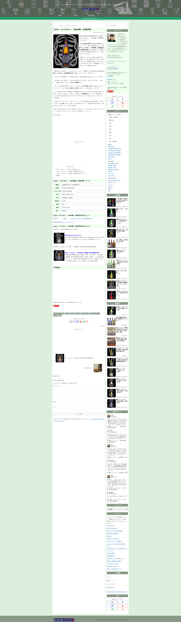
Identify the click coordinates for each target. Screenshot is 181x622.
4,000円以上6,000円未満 (114, 150)
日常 (109, 191)
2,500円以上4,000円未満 (59, 313)
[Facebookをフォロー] (74, 321)
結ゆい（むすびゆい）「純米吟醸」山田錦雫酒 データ (68, 169)
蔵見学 (109, 189)
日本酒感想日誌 (111, 556)
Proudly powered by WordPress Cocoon (117, 591)
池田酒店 (64, 210)
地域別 (72, 313)
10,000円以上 (111, 146)
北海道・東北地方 (113, 117)
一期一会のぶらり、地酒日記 (114, 541)
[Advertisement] (79, 129)
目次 (68, 166)
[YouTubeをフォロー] (80, 321)
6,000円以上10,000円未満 (114, 148)
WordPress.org (111, 587)
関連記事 (58, 175)
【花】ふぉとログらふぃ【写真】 (115, 83)
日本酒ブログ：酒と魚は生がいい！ (116, 558)
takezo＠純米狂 (111, 553)
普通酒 (109, 171)
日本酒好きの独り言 (112, 566)
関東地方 (111, 120)
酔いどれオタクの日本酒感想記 (115, 531)
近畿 (110, 132)
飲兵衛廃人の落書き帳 (112, 533)
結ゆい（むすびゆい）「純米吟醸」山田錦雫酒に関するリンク (71, 171)
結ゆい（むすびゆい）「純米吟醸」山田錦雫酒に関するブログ (71, 173)
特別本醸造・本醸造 (113, 169)
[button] (126, 25)
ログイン (109, 577)
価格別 (67, 313)
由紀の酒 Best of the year (114, 180)
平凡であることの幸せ (112, 563)
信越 (110, 123)
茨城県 (56, 315)
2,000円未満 (111, 156)
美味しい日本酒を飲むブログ (114, 569)
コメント (56, 385)
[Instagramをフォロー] (77, 321)
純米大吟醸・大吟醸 (113, 163)
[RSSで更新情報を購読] (87, 321)
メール (54, 407)
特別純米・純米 (112, 167)
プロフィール (110, 63)
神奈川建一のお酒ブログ (113, 538)
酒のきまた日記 (111, 525)
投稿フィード (110, 580)
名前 (54, 401)
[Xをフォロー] (70, 321)
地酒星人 (109, 536)
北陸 (110, 126)
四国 (110, 138)
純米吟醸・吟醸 (86, 313)
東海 (110, 129)
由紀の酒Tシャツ (111, 79)
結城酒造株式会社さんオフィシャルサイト (64, 222)
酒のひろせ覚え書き (112, 528)
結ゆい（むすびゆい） (95, 313)
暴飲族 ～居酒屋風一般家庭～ (114, 561)
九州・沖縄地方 (113, 141)
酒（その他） (111, 175)
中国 (110, 135)
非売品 (109, 158)
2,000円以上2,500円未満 (114, 154)
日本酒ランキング (112, 182)
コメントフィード (111, 584)
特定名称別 (78, 313)
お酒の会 (110, 187)
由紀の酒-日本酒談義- (112, 68)
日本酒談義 (110, 76)
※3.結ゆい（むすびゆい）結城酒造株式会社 (81, 218)
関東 (60, 315)
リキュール (111, 173)
